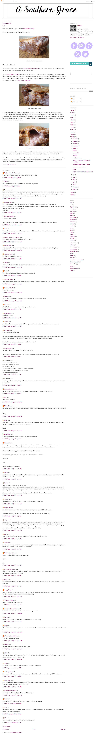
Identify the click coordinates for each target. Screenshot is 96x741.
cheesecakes (73, 217)
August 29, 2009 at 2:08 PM (12, 503)
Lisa (5, 707)
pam (5, 397)
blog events (73, 207)
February (75, 186)
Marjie (5, 579)
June (74, 177)
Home (34, 729)
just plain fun (73, 243)
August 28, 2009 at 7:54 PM (12, 385)
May (74, 179)
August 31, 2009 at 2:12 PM (12, 722)
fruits (71, 232)
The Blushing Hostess (9, 569)
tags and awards (74, 268)
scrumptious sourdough (76, 259)
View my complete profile (77, 37)
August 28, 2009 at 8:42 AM (12, 198)
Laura (5, 663)
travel (71, 270)
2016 (72, 119)
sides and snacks (74, 262)
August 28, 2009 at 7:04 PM (12, 375)
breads (71, 209)
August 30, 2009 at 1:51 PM (12, 668)
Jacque (5, 420)
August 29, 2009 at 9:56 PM (12, 605)
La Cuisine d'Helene (9, 600)
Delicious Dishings (9, 389)
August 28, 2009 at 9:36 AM (12, 233)
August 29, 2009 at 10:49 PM (12, 613)
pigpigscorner (7, 313)
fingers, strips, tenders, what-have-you (83, 171)
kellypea (6, 520)
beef (71, 205)
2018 (72, 115)
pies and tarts (73, 251)
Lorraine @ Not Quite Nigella (11, 237)
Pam (5, 271)
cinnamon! (72, 221)
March (74, 184)
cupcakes (72, 226)
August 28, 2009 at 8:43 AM (12, 212)
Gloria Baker (7, 680)
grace (80, 25)
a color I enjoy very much (23, 80)
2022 (72, 110)
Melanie (6, 304)
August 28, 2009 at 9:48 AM (12, 241)
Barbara (6, 483)
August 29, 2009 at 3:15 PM (12, 516)
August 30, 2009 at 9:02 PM (12, 695)
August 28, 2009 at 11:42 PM (12, 430)
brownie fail (7, 23)
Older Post (63, 729)
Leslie (5, 181)
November (75, 141)
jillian (5, 718)
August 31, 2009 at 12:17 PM (12, 714)
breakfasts (72, 211)
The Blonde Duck (8, 288)
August (75, 148)
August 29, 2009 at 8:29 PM (12, 586)
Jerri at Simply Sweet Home (11, 608)
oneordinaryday (8, 202)
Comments (75, 101)
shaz (5, 228)
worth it (75, 155)
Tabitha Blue (7, 406)
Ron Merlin (7, 443)
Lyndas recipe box (8, 279)
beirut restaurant (77, 158)
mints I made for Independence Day (31, 68)
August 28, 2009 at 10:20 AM (12, 250)
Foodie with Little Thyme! (10, 173)
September (76, 146)
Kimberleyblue (7, 348)
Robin (5, 625)
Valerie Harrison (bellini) (10, 636)
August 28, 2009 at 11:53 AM (12, 284)
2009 (72, 136)
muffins (72, 245)
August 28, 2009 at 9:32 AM (12, 225)
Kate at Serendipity (9, 216)
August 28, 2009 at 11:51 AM (12, 275)
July (74, 174)
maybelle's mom (8, 254)
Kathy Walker (7, 507)
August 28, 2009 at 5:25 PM (12, 344)
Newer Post (6, 729)
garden (71, 234)
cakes (71, 213)
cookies (72, 224)
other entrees (73, 249)
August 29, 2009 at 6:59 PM (12, 565)
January (75, 189)
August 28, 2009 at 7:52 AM (12, 186)
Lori (5, 534)
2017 (72, 117)
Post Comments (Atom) (16, 732)
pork (71, 253)
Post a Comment (7, 726)
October (75, 143)
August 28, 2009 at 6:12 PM (12, 356)
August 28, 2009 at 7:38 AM (12, 177)
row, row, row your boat (79, 167)
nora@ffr (6, 296)
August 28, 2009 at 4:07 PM (12, 309)
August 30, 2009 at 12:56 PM (12, 659)
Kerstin (6, 617)
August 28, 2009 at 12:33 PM (12, 292)
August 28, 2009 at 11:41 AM (12, 258)
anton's (74, 169)
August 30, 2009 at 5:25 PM (12, 686)
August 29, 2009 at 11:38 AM (12, 495)
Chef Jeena (7, 330)
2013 (72, 127)
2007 (72, 194)
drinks (71, 228)
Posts (73, 98)
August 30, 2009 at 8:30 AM (12, 640)
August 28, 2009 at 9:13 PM (12, 393)
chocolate (13, 164)
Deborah (6, 321)
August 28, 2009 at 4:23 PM (12, 318)
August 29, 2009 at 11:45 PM (12, 621)
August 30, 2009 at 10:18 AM (12, 649)
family (71, 230)
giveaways (72, 236)
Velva (5, 653)
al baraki (75, 150)
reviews (72, 257)
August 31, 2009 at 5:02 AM (12, 703)
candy (71, 215)
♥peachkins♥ (7, 434)
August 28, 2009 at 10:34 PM (12, 402)
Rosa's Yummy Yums (9, 553)
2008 (72, 192)
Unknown (6, 542)
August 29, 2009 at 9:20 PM (12, 596)
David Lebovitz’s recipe (13, 74)
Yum (4, 25)
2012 (72, 129)
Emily (5, 699)
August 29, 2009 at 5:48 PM (12, 549)
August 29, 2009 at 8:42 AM (12, 479)
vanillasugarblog (8, 671)
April (74, 182)
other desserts (73, 247)
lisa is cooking (7, 245)
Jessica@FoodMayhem (10, 690)
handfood (72, 238)
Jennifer (6, 472)
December (75, 139)
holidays (72, 240)
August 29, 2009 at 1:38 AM (12, 439)
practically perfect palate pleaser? (81, 164)
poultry (71, 255)
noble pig (6, 644)
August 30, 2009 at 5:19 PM (12, 676)
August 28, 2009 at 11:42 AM (12, 267)
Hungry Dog (7, 590)
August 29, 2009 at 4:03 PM (12, 530)
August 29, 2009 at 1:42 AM (12, 468)
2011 (72, 132)
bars (8, 164)
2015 (72, 122)
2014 (72, 124)
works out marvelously (28, 28)
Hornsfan (6, 499)
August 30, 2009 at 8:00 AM (12, 632)
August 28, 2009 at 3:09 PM (12, 301)
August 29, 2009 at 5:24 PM (12, 538)
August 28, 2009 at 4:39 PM (12, 326)
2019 (72, 112)
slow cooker (73, 264)
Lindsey (6, 262)
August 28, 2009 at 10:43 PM (12, 416)
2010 (72, 134)
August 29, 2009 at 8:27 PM (12, 575)
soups (71, 266)
